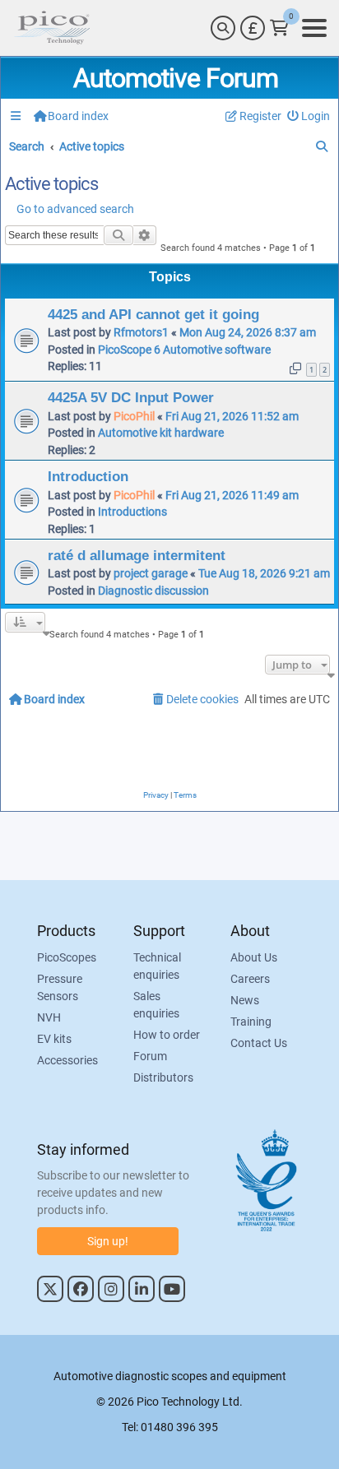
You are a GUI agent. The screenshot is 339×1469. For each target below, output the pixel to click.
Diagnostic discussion (153, 590)
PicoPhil (134, 416)
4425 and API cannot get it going (153, 314)
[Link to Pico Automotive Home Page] (51, 28)
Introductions (132, 511)
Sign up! (107, 1241)
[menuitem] (309, 116)
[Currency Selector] (252, 28)
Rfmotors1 (141, 332)
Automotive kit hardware (161, 432)
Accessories (67, 1060)
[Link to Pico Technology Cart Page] (279, 28)
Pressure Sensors (59, 987)
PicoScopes (66, 957)
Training (251, 1021)
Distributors (163, 1077)
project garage (151, 573)
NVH (49, 1017)
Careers (250, 978)
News (244, 1000)
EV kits (54, 1038)
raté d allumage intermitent (136, 555)
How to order (166, 1034)
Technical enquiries (157, 966)
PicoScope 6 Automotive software (184, 349)
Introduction (88, 476)
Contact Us (258, 1043)
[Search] (223, 28)
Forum (150, 1056)
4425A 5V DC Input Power (131, 397)
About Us (253, 957)
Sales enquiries (156, 1004)
